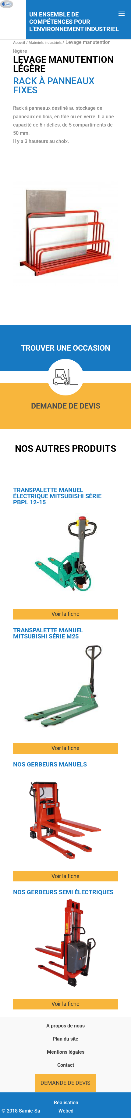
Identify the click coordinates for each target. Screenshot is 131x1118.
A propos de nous (65, 1026)
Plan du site (65, 1039)
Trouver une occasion (65, 348)
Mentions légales (65, 1052)
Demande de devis (65, 406)
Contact (65, 1065)
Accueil (19, 43)
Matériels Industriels (45, 43)
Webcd (65, 1111)
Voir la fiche (65, 614)
